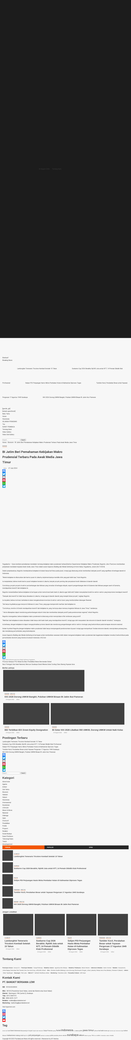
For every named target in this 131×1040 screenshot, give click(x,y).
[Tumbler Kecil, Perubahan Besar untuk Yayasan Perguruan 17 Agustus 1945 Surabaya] (7, 891)
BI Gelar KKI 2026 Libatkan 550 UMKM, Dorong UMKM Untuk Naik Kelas (87, 730)
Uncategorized (7, 844)
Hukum (4, 797)
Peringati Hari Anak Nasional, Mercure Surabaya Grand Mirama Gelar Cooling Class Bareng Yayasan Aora (38, 664)
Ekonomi (10, 442)
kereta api (107, 1030)
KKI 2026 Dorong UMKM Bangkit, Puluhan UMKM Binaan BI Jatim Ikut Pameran (69, 397)
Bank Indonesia (10, 659)
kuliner (126, 1030)
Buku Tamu (6, 414)
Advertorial (6, 782)
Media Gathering (24, 659)
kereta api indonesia (115, 1030)
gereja (54, 1030)
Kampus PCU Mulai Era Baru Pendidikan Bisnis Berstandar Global (26, 662)
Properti (5, 828)
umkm (98, 1035)
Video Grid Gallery (8, 434)
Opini (4, 818)
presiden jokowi (58, 1035)
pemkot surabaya (45, 1035)
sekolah (64, 1035)
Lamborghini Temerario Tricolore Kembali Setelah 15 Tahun (37, 369)
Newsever (45, 1039)
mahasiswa (11, 1035)
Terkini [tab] (7, 847)
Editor (5, 468)
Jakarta (77, 1030)
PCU (27, 1035)
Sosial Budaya (7, 834)
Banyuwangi (24, 1030)
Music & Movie (7, 810)
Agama (4, 784)
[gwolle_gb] (6, 409)
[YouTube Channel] (65, 1020)
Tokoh (4, 841)
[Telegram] (65, 486)
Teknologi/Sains (7, 839)
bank (9, 1030)
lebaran (4, 1035)
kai (99, 1030)
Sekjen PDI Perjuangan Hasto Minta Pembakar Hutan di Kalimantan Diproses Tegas (53, 383)
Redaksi (5, 831)
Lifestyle (12, 693)
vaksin (108, 1035)
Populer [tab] (50, 847)
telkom (81, 1035)
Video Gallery (6, 432)
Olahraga (5, 815)
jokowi (96, 1030)
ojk (25, 1035)
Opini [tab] (91, 847)
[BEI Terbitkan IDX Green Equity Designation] (26, 714)
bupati (30, 1030)
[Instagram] (65, 1014)
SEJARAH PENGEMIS (9, 421)
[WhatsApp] (65, 483)
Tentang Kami (56, 169)
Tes (3, 424)
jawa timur (17, 659)
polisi (51, 1035)
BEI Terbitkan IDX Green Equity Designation (26, 730)
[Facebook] (65, 471)
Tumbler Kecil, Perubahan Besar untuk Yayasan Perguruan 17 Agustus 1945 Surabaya (30, 749)
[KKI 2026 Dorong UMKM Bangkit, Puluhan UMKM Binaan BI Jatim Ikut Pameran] (43, 680)
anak (3, 1030)
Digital (34, 1030)
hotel (58, 1030)
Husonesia (5, 419)
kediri (102, 1030)
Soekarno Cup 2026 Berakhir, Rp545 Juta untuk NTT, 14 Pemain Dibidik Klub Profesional (31, 744)
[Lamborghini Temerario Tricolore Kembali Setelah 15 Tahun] (7, 855)
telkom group (88, 1035)
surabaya (72, 1035)
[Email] (65, 477)
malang (17, 1035)
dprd (37, 1030)
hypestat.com (10, 1007)
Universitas (103, 1035)
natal (21, 1035)
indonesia (67, 1030)
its (74, 1030)
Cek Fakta (5, 789)
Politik (4, 826)
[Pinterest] (65, 480)
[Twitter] (65, 474)
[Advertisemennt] (38, 351)
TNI (92, 1035)
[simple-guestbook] (8, 411)
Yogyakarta (32, 659)
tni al (95, 1035)
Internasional (6, 802)
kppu (122, 1030)
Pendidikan (6, 823)
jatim (80, 1030)
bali (6, 1030)
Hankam (5, 795)
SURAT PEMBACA (8, 427)
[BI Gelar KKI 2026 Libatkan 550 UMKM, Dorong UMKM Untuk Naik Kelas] (87, 714)
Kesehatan (6, 805)
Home (4, 416)
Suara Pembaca (7, 836)
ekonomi (41, 1030)
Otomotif (5, 821)
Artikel (4, 787)
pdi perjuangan (34, 1035)
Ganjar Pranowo (48, 1030)
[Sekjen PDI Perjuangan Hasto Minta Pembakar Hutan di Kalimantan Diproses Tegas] (7, 879)
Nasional (5, 813)
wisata (112, 1035)
